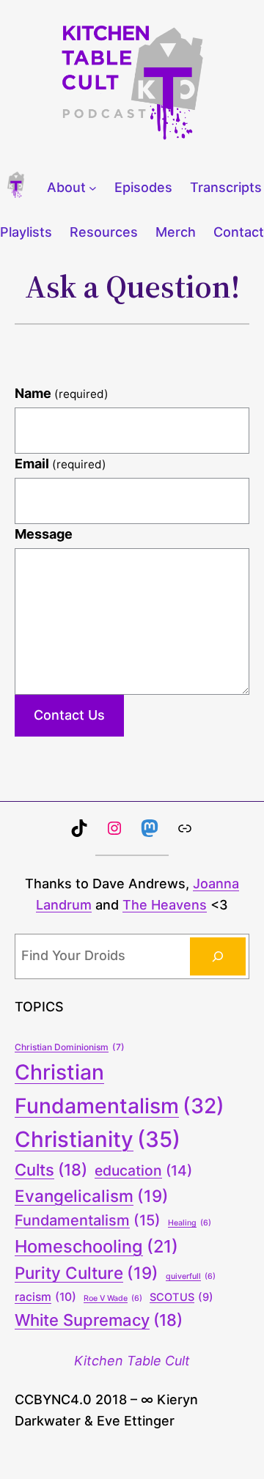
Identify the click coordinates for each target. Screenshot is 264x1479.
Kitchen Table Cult (132, 1360)
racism (45, 1297)
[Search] (218, 956)
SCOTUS (181, 1297)
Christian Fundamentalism (119, 1089)
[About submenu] (93, 188)
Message (44, 534)
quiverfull (191, 1276)
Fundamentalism (88, 1220)
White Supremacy (99, 1319)
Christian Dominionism (70, 1046)
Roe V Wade (113, 1298)
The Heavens (164, 904)
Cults (51, 1169)
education (143, 1170)
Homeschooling (96, 1246)
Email (60, 463)
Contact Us (69, 715)
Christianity (97, 1139)
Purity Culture (86, 1273)
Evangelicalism (92, 1196)
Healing (189, 1223)
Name (62, 393)
